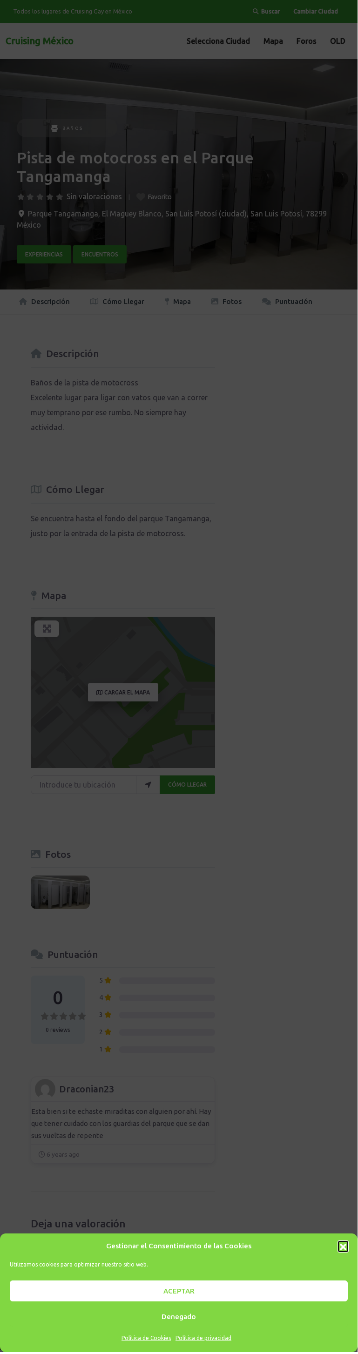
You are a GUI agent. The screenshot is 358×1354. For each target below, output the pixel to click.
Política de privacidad (203, 1338)
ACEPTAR (179, 1291)
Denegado (179, 1316)
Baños (72, 128)
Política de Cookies (146, 1338)
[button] (343, 1246)
